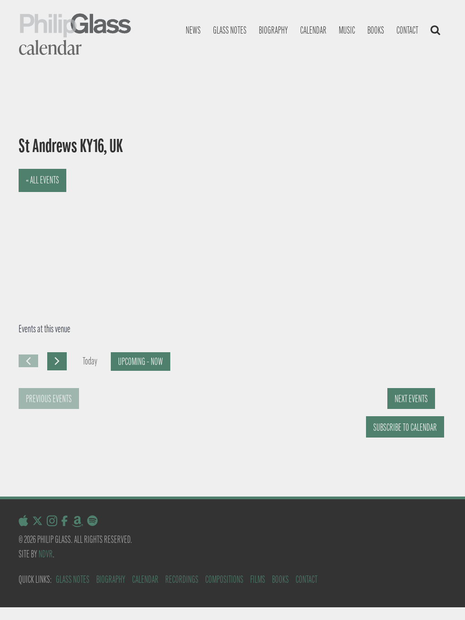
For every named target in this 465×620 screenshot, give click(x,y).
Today (90, 361)
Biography (273, 30)
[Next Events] (57, 361)
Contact (407, 30)
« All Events (42, 180)
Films (257, 579)
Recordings (181, 579)
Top (443, 598)
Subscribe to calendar (405, 427)
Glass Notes (72, 579)
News (193, 30)
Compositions (224, 579)
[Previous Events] (28, 360)
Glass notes (230, 30)
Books (375, 30)
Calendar (313, 30)
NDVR (46, 554)
